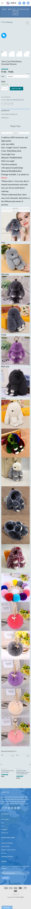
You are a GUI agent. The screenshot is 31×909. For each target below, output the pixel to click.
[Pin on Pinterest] (12, 103)
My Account (5, 819)
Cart (2, 826)
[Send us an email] (12, 808)
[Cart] (28, 3)
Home (4, 9)
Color (2, 76)
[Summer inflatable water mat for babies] (8, 761)
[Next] (27, 35)
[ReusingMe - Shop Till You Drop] (11, 3)
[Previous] (1, 768)
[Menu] (2, 3)
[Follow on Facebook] (2, 808)
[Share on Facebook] (2, 103)
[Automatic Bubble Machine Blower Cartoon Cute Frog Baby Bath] (23, 761)
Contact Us (4, 833)
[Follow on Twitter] (9, 808)
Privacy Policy (5, 846)
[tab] (15, 110)
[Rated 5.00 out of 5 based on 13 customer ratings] (15, 69)
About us (4, 853)
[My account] (24, 3)
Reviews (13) (5, 117)
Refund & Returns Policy (8, 850)
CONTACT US (15, 894)
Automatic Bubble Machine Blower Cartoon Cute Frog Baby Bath (22, 772)
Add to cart (16, 88)
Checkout (4, 829)
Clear (28, 73)
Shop (2, 822)
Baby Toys (12, 9)
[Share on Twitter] (6, 103)
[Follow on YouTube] (18, 808)
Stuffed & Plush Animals (18, 100)
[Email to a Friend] (9, 103)
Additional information (9, 114)
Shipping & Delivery (7, 856)
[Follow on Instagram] (6, 808)
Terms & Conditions (7, 843)
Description (5, 110)
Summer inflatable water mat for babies (7, 771)
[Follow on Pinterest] (15, 808)
